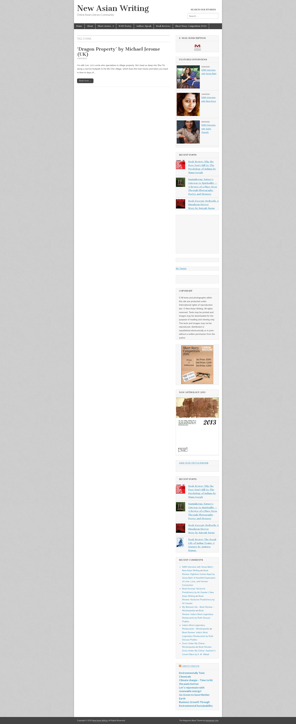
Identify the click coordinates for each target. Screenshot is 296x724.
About (90, 26)
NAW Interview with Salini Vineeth (208, 129)
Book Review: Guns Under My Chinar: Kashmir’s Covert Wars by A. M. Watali (199, 650)
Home (79, 26)
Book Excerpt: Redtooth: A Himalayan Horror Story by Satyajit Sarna (203, 205)
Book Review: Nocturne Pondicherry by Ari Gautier (198, 599)
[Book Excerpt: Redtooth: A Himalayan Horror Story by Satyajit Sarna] (180, 204)
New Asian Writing (113, 8)
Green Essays (190, 666)
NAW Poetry (125, 26)
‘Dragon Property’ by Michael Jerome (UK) (118, 51)
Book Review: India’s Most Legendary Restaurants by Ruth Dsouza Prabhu (197, 636)
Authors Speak (143, 26)
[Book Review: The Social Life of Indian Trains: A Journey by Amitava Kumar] (180, 543)
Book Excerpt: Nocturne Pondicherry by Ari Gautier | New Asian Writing (198, 592)
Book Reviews (163, 26)
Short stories (104, 26)
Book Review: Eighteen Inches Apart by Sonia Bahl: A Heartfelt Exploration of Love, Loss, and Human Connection (198, 577)
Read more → (85, 81)
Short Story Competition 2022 (191, 26)
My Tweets (181, 268)
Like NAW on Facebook (193, 463)
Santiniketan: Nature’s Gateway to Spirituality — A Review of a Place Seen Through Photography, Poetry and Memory (202, 186)
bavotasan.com (212, 721)
